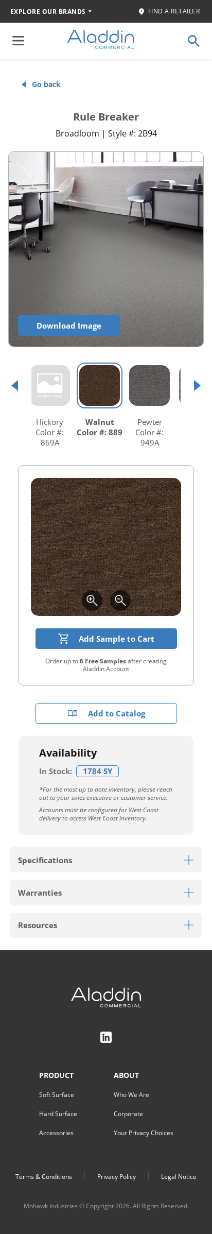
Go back (46, 84)
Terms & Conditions (43, 1176)
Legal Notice (179, 1176)
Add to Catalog (116, 713)
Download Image (69, 325)
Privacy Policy (116, 1176)
